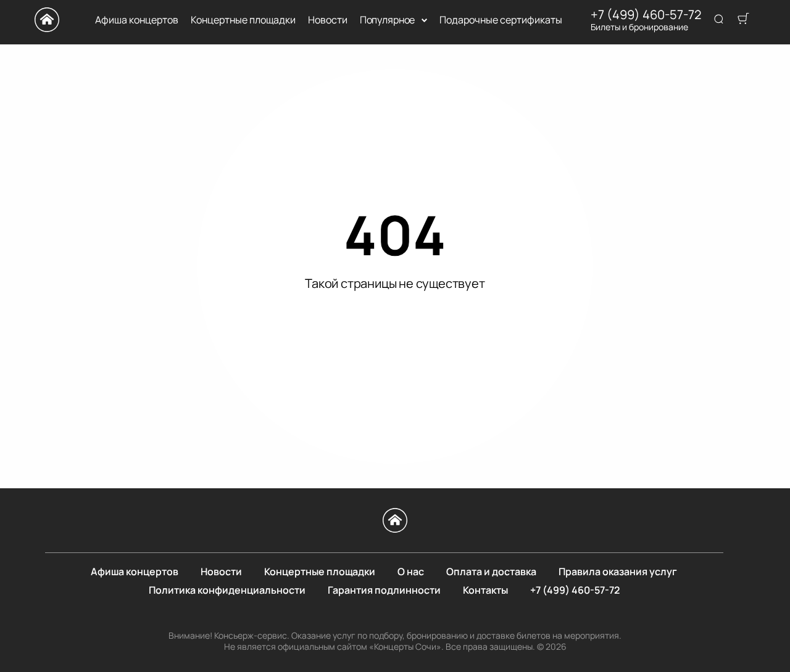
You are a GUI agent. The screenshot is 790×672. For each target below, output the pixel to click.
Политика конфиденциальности (227, 590)
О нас (410, 571)
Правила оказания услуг (618, 571)
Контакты (485, 590)
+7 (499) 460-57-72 (646, 14)
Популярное (387, 20)
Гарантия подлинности (384, 590)
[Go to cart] (743, 19)
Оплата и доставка (491, 571)
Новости (327, 20)
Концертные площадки (243, 20)
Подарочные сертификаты (500, 20)
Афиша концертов (136, 20)
